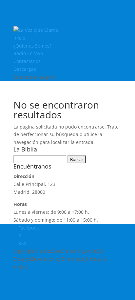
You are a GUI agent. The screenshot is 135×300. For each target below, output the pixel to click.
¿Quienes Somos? (32, 46)
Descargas (24, 69)
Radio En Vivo (28, 53)
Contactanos (27, 61)
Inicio (19, 38)
